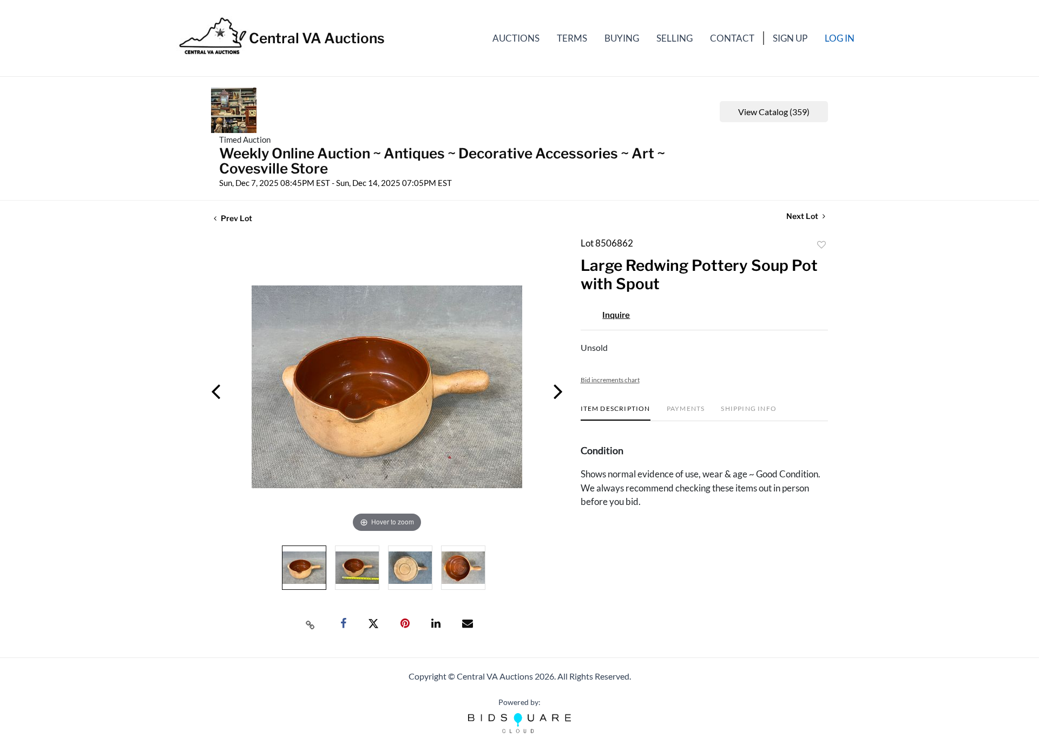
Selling (674, 38)
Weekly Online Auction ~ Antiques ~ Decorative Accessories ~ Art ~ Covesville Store (442, 161)
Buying (621, 38)
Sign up (790, 38)
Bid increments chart (610, 380)
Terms (572, 38)
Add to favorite (821, 245)
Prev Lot (235, 218)
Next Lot (803, 216)
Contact (732, 38)
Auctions (516, 38)
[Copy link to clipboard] (310, 623)
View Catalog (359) (774, 112)
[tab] (615, 413)
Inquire (616, 315)
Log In (839, 38)
